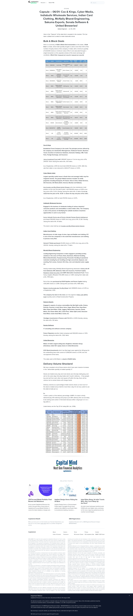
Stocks (66, 8)
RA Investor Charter (78, 534)
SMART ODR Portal (99, 534)
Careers (65, 532)
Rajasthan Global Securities (51, 273)
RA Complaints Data (89, 534)
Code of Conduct (57, 534)
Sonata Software (48, 325)
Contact (97, 532)
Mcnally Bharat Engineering (51, 250)
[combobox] (97, 2)
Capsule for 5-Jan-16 (64, 55)
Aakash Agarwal (62, 29)
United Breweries (48, 340)
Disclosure (66, 534)
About (54, 532)
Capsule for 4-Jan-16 (77, 55)
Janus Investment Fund (50, 159)
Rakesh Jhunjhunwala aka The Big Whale (55, 288)
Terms (75, 532)
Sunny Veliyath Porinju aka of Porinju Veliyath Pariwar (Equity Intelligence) (65, 217)
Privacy (86, 532)
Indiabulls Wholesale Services (52, 203)
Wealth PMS (51, 2)
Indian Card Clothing (49, 231)
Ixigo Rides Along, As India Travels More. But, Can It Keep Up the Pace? (92, 501)
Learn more (43, 523)
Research (43, 2)
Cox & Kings (47, 145)
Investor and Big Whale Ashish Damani (72, 226)
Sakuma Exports (48, 302)
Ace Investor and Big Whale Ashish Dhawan (56, 187)
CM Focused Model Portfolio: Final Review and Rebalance (40, 500)
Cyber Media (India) (49, 173)
